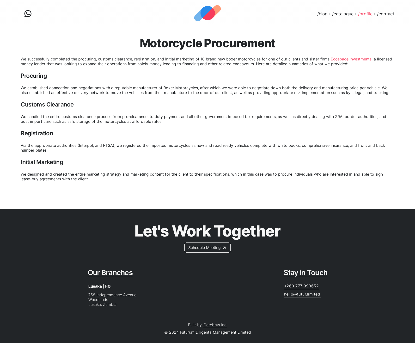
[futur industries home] (207, 14)
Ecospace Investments (351, 59)
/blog (322, 13)
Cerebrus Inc (214, 324)
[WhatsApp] (28, 13)
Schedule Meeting (204, 247)
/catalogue (343, 13)
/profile (365, 13)
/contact (385, 13)
